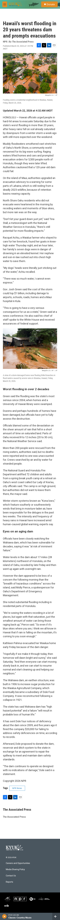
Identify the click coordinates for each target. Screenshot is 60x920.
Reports (9, 882)
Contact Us (11, 876)
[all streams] (56, 916)
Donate (51, 4)
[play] (4, 916)
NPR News (17, 788)
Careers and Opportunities (18, 863)
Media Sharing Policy (15, 869)
